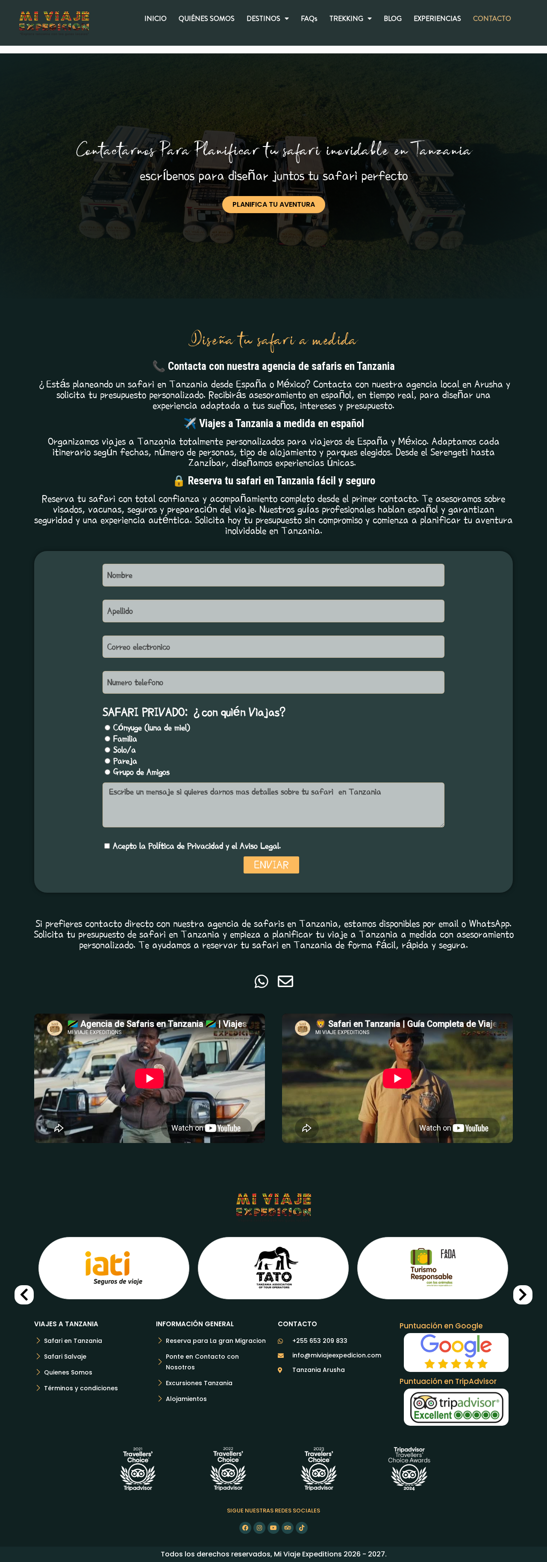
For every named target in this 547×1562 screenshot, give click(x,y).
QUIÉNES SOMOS (207, 18)
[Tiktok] (302, 1528)
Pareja (125, 760)
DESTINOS (263, 18)
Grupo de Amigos (141, 772)
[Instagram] (259, 1528)
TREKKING (346, 18)
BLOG (393, 18)
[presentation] (24, 1294)
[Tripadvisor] (288, 1528)
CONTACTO (492, 18)
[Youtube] (273, 1528)
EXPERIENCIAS (437, 18)
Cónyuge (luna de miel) (151, 727)
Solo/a (124, 749)
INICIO (155, 18)
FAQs (309, 18)
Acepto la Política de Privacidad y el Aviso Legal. (197, 845)
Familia (125, 738)
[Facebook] (245, 1528)
